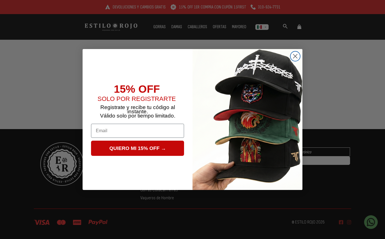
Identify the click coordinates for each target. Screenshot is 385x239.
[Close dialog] (295, 56)
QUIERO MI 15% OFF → (137, 148)
